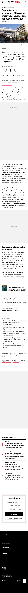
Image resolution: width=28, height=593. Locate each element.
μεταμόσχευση (7, 85)
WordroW (8, 361)
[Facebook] (3, 70)
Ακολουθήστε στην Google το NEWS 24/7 (13, 353)
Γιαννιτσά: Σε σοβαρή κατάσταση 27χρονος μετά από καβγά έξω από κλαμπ (13, 345)
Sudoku (4, 361)
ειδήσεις (16, 355)
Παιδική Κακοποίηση (7, 310)
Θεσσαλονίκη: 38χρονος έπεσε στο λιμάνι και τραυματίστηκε (13, 328)
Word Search (16, 361)
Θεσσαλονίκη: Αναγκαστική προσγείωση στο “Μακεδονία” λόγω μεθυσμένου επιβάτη (14, 339)
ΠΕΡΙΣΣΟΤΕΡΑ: (6, 318)
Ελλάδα (4, 7)
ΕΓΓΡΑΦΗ (14, 558)
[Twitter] (6, 70)
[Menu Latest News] (25, 2)
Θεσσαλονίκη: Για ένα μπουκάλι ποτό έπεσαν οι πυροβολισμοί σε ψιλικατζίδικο (14, 322)
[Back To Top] (24, 581)
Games (9, 360)
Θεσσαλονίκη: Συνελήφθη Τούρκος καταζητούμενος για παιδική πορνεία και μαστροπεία (14, 333)
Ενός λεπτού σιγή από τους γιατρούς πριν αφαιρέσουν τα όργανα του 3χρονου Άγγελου (17, 289)
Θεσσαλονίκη (10, 7)
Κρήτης (16, 268)
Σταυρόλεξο (23, 360)
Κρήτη (16, 308)
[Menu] (3, 2)
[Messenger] (10, 70)
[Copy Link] (14, 70)
